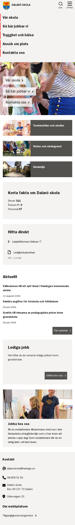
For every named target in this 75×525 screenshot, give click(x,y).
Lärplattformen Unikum (25, 241)
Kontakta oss (16, 102)
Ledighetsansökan (24, 252)
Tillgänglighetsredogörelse (17, 515)
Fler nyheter (61, 330)
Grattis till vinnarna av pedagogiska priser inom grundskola (33, 314)
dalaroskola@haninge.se (21, 468)
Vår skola (13, 80)
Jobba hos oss (54, 375)
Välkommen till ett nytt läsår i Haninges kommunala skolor (36, 288)
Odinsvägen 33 (15, 496)
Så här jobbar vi (18, 91)
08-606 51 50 (15, 477)
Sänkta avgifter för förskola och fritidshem (30, 301)
